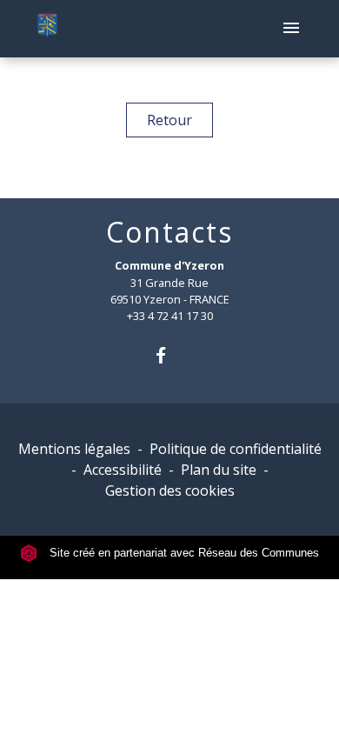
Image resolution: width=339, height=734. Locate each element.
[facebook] (169, 355)
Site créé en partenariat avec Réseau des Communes (182, 552)
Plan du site (218, 469)
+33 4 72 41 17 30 (170, 316)
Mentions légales (74, 448)
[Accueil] (47, 29)
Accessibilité (122, 469)
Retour (169, 120)
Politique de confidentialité (236, 448)
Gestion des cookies (170, 490)
